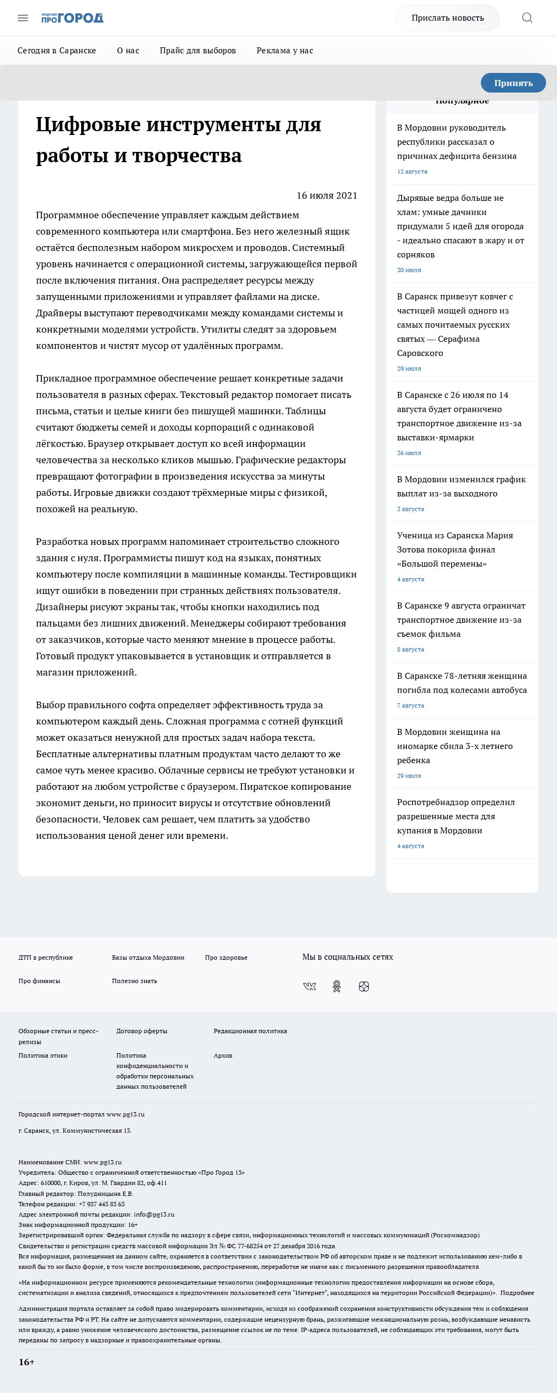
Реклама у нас (285, 50)
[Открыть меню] (23, 18)
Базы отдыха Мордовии (148, 957)
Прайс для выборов (198, 50)
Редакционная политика (250, 1031)
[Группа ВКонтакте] (309, 986)
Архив (223, 1055)
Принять (513, 82)
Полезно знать (134, 981)
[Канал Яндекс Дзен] (363, 986)
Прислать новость (448, 17)
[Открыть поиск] (527, 18)
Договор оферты (142, 1031)
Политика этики (42, 1055)
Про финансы (39, 981)
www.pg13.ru (126, 1114)
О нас (128, 50)
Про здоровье (226, 957)
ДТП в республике (45, 957)
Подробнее (517, 1292)
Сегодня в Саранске (56, 50)
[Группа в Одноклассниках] (336, 986)
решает (236, 378)
